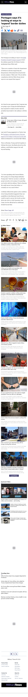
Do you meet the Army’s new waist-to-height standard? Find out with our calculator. (13, 393)
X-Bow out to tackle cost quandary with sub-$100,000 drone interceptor (11, 268)
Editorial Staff (4, 680)
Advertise (3, 674)
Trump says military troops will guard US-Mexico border (17, 121)
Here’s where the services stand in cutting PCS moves (13, 418)
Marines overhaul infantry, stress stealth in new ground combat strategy (13, 597)
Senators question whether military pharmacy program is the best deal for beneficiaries (13, 293)
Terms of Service (5, 666)
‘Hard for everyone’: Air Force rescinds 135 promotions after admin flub (12, 368)
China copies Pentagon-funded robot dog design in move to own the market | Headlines (18, 519)
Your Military (6, 14)
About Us (17, 674)
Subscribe (17, 664)
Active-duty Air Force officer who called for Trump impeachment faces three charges (12, 582)
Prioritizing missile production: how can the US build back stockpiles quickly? (18, 511)
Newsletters (17, 666)
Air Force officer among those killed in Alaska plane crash (13, 587)
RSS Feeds (17, 668)
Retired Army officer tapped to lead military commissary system (12, 343)
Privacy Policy (4, 664)
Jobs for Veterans (19, 678)
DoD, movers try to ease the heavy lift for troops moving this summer (12, 443)
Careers (16, 676)
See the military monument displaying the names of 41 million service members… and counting (13, 500)
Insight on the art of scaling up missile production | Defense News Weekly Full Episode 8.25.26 (18, 505)
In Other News (5, 225)
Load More (14, 476)
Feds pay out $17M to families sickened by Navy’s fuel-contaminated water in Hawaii (12, 468)
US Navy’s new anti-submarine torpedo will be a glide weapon (14, 592)
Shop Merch (17, 670)
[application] (14, 491)
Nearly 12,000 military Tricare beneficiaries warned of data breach (12, 318)
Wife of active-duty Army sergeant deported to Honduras (13, 576)
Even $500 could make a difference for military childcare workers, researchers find (13, 244)
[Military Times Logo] (9, 2)
